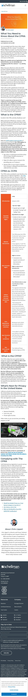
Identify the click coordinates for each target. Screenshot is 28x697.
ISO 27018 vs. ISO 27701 (10, 507)
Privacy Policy (21, 648)
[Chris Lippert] (3, 28)
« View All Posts (4, 11)
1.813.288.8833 (4, 583)
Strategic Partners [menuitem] (18, 603)
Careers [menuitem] (16, 610)
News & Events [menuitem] (18, 607)
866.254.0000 (23, 1)
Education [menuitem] (3, 603)
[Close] (26, 679)
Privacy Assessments (6, 38)
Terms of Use (18, 660)
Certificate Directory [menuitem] (6, 607)
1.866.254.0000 (6, 579)
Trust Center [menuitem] (4, 610)
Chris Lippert (10, 30)
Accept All (14, 694)
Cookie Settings (14, 690)
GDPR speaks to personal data (14, 141)
